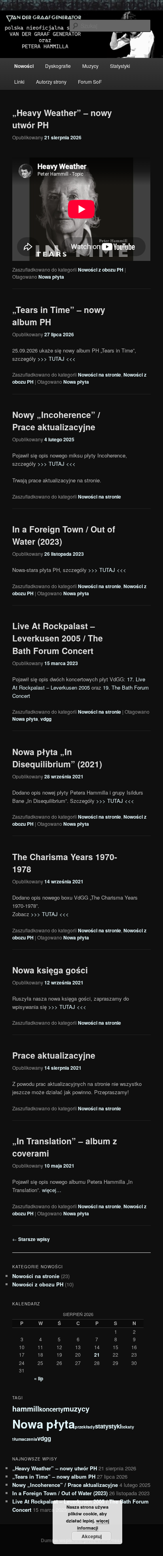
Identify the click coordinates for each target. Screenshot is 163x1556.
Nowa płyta (51, 276)
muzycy (76, 1408)
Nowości (24, 65)
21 (97, 1354)
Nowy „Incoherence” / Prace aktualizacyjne (56, 421)
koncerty (51, 1409)
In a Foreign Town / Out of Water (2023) (60, 1493)
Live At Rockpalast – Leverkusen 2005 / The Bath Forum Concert (57, 638)
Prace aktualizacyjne (53, 1055)
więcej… (51, 1190)
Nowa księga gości (50, 970)
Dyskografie (58, 65)
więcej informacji (93, 1524)
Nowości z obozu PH (100, 269)
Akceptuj (92, 1536)
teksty (127, 1427)
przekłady (85, 1427)
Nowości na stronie (99, 374)
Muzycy (90, 65)
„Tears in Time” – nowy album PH (53, 1476)
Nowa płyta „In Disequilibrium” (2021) (57, 758)
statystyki (108, 1426)
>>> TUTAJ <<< (57, 358)
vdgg (45, 718)
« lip (38, 1378)
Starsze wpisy (31, 1239)
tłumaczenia (24, 1439)
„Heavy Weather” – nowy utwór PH (54, 1468)
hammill (25, 1408)
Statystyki (120, 65)
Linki (19, 81)
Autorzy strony (51, 81)
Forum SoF (90, 81)
